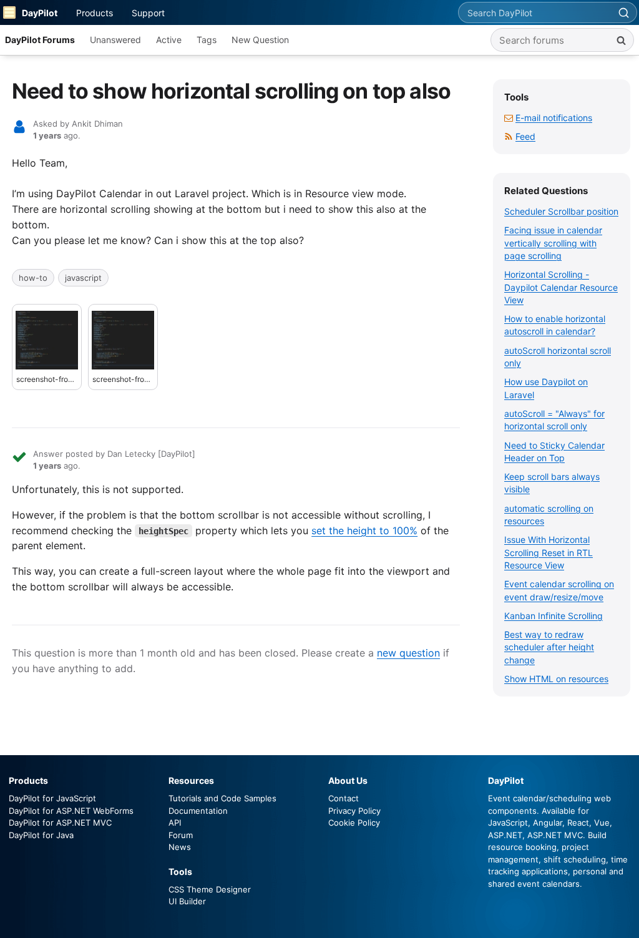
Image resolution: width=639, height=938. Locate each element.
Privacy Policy (354, 811)
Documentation (198, 811)
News (179, 847)
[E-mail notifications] (508, 117)
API (174, 823)
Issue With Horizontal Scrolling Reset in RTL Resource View (548, 552)
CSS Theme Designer (209, 889)
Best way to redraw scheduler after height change (549, 647)
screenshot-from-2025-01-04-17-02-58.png (46, 379)
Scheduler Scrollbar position (561, 211)
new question (408, 653)
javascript (83, 278)
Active (169, 39)
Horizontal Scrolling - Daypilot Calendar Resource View (561, 287)
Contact (343, 798)
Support (148, 12)
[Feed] (508, 136)
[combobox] (534, 12)
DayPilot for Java (41, 835)
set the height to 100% (364, 530)
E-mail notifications (553, 117)
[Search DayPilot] (623, 12)
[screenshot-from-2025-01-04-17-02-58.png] (46, 340)
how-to (33, 278)
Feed (525, 136)
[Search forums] (620, 40)
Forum (180, 835)
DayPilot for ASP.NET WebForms (71, 811)
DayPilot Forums (40, 39)
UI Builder (187, 901)
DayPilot (39, 12)
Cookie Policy (354, 823)
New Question (260, 39)
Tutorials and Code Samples (222, 798)
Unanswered (115, 39)
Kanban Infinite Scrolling (553, 615)
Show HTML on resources (556, 678)
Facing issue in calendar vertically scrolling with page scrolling (553, 243)
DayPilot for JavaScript (52, 798)
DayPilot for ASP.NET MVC (60, 823)
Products (94, 12)
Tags (207, 39)
